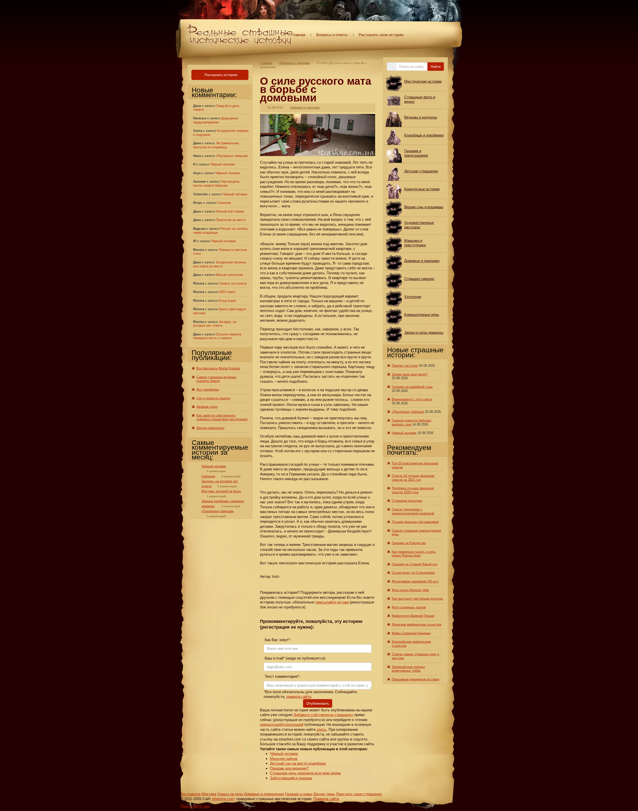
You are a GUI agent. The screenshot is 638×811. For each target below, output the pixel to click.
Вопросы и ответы (332, 35)
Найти (436, 67)
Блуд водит (228, 300)
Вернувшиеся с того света (412, 399)
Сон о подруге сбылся (213, 398)
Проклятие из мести (231, 220)
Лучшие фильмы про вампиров (415, 522)
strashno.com (223, 799)
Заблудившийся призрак (291, 778)
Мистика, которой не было (221, 491)
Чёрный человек (284, 753)
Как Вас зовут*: (277, 640)
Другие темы (324, 794)
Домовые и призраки (294, 63)
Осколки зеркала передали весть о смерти (217, 336)
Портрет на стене (405, 366)
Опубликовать (317, 703)
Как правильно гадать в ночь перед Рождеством (414, 554)
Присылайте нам (195, 806)
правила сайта (298, 696)
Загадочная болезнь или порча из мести (219, 264)
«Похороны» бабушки (232, 156)
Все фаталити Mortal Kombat (218, 368)
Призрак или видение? (289, 768)
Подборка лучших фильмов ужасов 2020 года (413, 490)
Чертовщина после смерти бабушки (216, 183)
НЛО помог (227, 292)
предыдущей (271, 724)
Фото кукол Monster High (410, 590)
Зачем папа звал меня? (409, 374)
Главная (298, 35)
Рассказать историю (221, 75)
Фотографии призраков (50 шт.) (415, 581)
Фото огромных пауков (409, 607)
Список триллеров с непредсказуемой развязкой (413, 511)
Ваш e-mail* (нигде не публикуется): (295, 658)
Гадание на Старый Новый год (414, 564)
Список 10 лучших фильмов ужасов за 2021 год (413, 478)
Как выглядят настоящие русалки (417, 598)
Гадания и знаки (298, 794)
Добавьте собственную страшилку (323, 715)
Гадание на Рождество (409, 543)
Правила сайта (326, 799)
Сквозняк (224, 203)
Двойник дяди (206, 407)
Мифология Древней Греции (413, 616)
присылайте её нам (332, 602)
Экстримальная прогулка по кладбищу (216, 145)
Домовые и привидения (264, 794)
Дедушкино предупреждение (215, 120)
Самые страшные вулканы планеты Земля (216, 379)
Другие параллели (210, 428)
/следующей (292, 724)
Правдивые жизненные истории (415, 679)
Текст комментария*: (282, 676)
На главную (191, 794)
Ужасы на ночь (230, 794)
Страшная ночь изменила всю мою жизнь (305, 773)
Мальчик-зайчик (284, 758)
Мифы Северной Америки (411, 633)
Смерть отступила (232, 283)
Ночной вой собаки (230, 211)
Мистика (209, 794)
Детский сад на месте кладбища (298, 763)
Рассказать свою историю (381, 35)
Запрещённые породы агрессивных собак (408, 669)
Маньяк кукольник (229, 275)
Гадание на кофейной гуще (412, 387)
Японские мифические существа (416, 624)
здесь (321, 729)
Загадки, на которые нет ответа (214, 324)
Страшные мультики (407, 501)
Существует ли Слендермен (413, 573)
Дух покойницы (207, 389)
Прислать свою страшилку (359, 794)
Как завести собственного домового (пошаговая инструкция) (221, 417)
